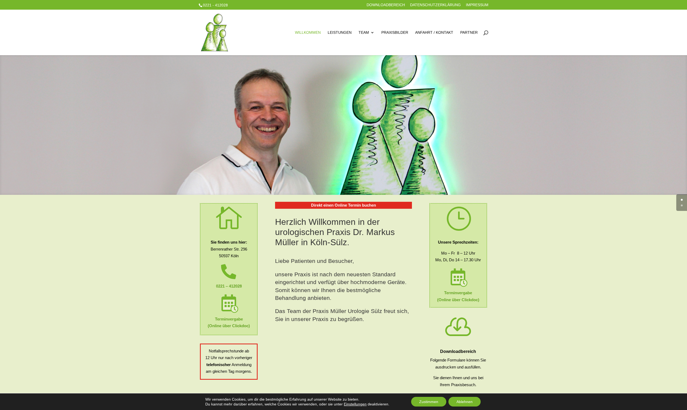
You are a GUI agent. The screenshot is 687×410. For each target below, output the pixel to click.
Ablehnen (464, 402)
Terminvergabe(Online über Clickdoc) (229, 322)
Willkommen (308, 33)
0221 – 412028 (229, 286)
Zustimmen (428, 402)
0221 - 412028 (215, 5)
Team (364, 33)
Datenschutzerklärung (435, 5)
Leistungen (340, 33)
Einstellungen (355, 404)
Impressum (477, 5)
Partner (469, 33)
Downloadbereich (386, 5)
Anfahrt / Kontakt (434, 33)
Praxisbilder (394, 33)
